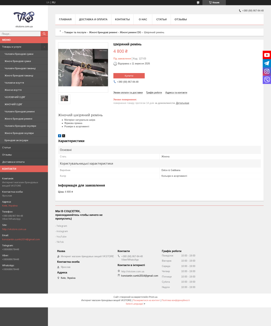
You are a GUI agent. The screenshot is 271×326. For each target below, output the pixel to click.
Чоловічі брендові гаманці (20, 68)
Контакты (122, 19)
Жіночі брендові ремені (18, 118)
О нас (143, 19)
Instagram (62, 231)
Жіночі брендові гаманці (19, 75)
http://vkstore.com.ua (14, 229)
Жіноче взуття (13, 90)
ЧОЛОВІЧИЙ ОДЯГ (15, 97)
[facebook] (59, 136)
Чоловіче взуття (14, 82)
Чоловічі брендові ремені (20, 111)
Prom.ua (153, 297)
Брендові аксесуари (16, 140)
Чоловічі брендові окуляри (20, 125)
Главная (65, 19)
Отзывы (7, 154)
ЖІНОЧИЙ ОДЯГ (13, 104)
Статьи (6, 147)
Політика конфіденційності (176, 300)
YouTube (62, 236)
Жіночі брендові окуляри (19, 133)
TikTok (60, 242)
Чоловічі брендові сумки (19, 54)
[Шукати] (44, 34)
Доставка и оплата (13, 161)
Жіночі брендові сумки (18, 61)
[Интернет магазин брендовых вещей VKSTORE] (24, 16)
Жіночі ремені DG (130, 32)
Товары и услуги (11, 46)
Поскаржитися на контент (146, 300)
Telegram (62, 225)
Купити (129, 75)
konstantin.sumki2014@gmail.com (21, 239)
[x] (63, 136)
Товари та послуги (75, 32)
